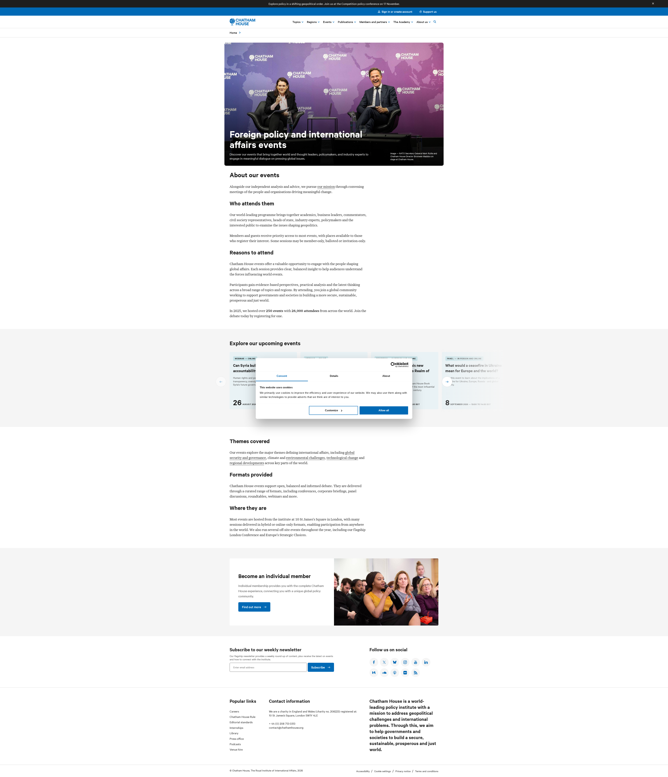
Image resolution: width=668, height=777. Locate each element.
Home (233, 32)
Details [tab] (334, 375)
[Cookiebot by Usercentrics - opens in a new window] (393, 364)
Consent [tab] (282, 375)
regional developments (247, 463)
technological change (342, 458)
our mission (326, 187)
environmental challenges (305, 458)
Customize (331, 410)
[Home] (242, 21)
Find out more (251, 607)
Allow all (384, 410)
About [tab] (386, 375)
